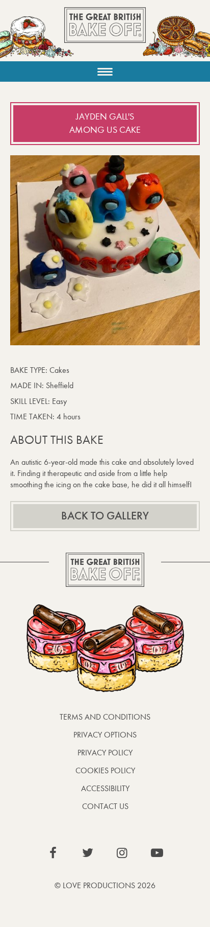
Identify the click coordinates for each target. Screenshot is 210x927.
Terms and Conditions (105, 717)
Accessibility (105, 788)
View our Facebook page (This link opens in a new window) (53, 853)
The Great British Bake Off (105, 34)
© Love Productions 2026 (105, 885)
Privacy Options (105, 735)
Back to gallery (105, 515)
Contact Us (105, 806)
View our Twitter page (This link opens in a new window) (88, 853)
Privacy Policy (105, 752)
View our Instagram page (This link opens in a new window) (122, 853)
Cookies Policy (105, 770)
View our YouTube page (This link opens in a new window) (157, 853)
